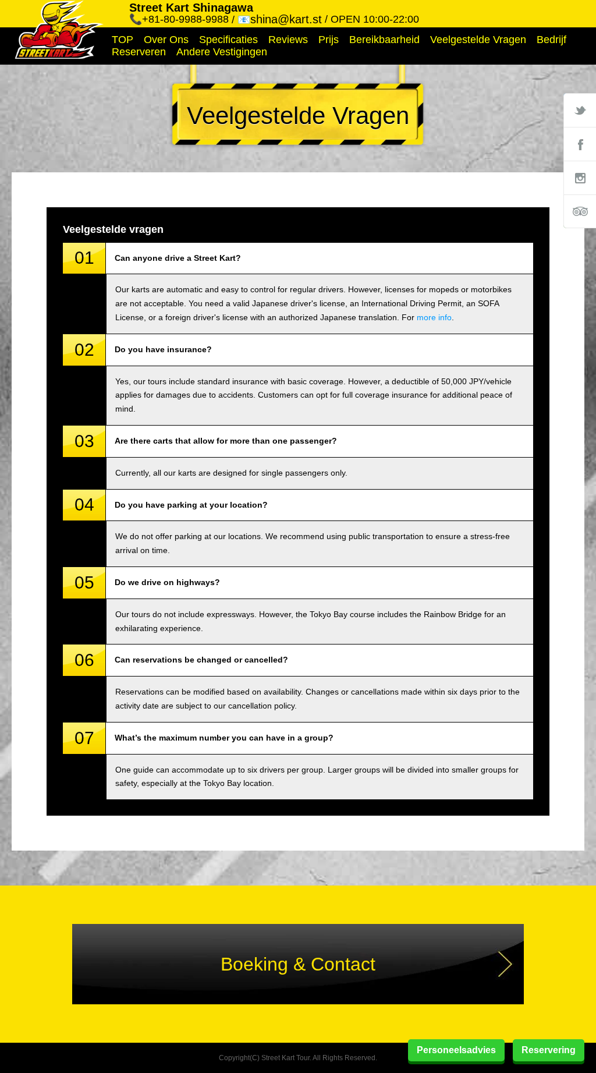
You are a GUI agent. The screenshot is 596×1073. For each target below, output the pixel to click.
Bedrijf (551, 39)
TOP (122, 39)
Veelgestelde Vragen (478, 39)
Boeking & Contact (298, 964)
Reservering (549, 1050)
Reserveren (139, 52)
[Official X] (579, 110)
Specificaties (228, 39)
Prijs (328, 39)
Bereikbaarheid (384, 39)
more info (434, 317)
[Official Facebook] (579, 144)
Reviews (288, 39)
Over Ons (166, 39)
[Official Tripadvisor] (579, 211)
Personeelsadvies (456, 1050)
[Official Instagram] (579, 177)
